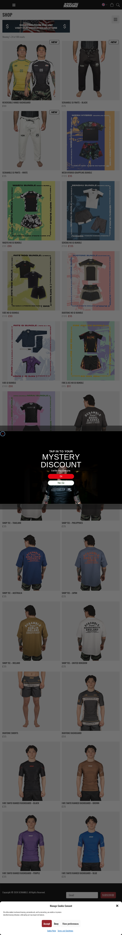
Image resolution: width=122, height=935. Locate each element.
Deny (56, 923)
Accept (47, 923)
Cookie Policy (51, 930)
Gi (61, 476)
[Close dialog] (2, 434)
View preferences (70, 923)
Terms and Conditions (65, 930)
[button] (117, 905)
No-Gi (61, 482)
